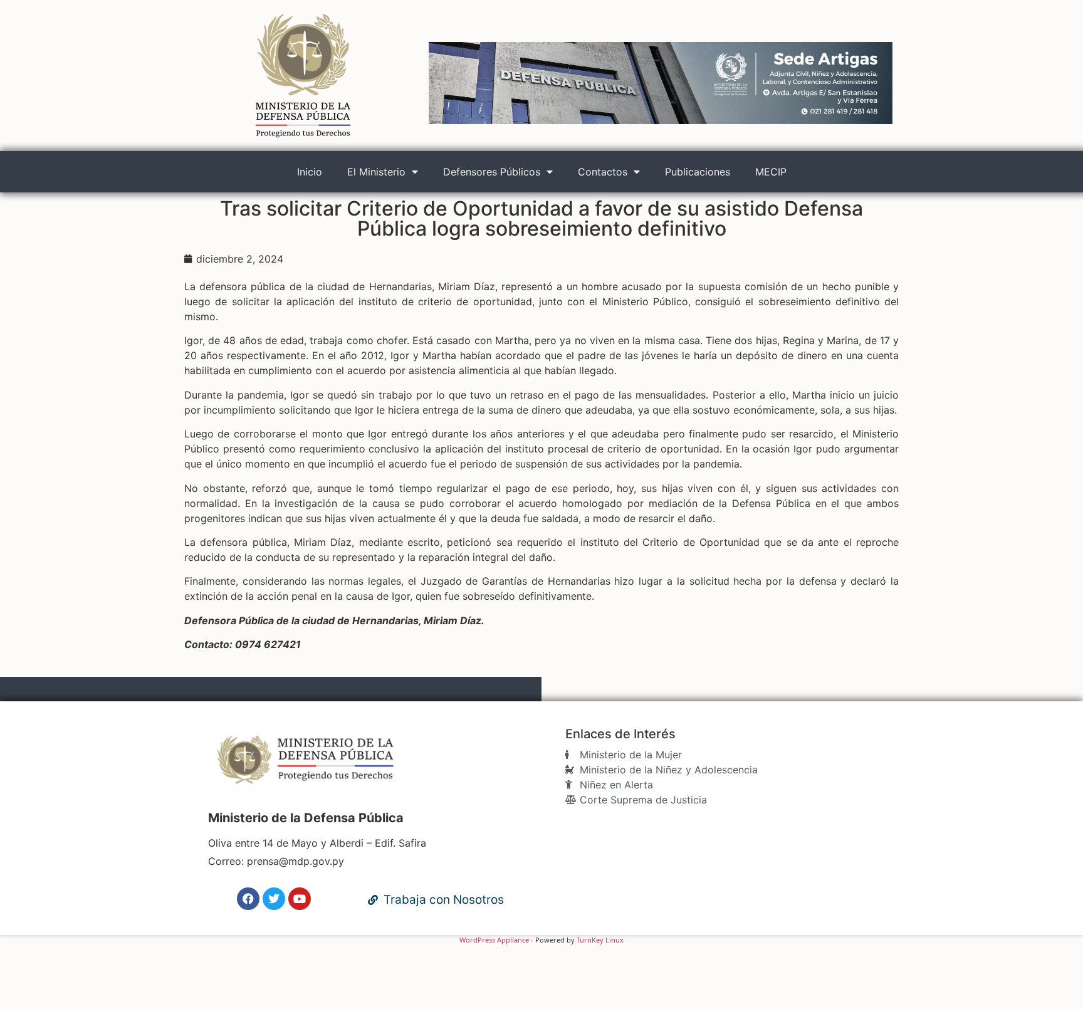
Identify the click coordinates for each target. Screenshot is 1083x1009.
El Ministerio (376, 171)
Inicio (309, 171)
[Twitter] (274, 898)
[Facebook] (248, 898)
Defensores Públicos (491, 171)
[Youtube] (299, 898)
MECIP (771, 171)
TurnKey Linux (600, 939)
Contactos (602, 171)
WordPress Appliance (494, 939)
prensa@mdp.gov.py (295, 861)
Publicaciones (697, 171)
